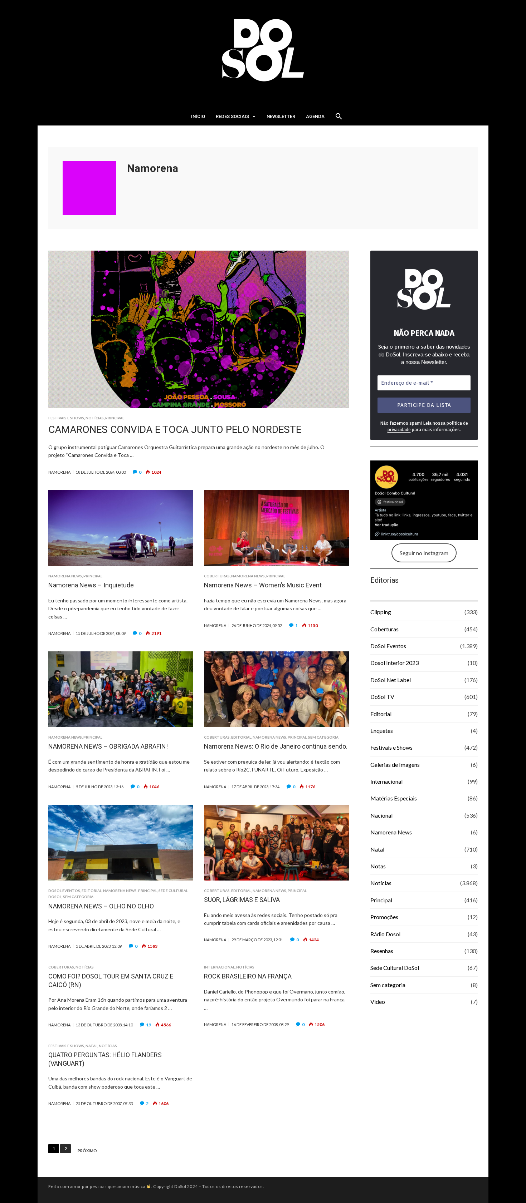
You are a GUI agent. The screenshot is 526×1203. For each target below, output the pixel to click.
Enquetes (381, 730)
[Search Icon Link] (339, 118)
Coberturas (217, 576)
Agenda (315, 116)
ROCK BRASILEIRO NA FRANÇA (248, 976)
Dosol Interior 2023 (394, 662)
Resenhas (381, 950)
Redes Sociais (232, 116)
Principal (114, 418)
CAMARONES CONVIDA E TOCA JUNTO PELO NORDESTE (174, 429)
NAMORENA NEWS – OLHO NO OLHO (101, 906)
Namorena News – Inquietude (91, 585)
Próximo (87, 1151)
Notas (378, 866)
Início (198, 116)
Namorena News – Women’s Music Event (263, 585)
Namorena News (65, 576)
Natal (91, 1046)
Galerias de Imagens (395, 764)
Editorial (241, 737)
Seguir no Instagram (424, 552)
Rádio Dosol (385, 934)
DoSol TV (382, 696)
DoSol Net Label (390, 679)
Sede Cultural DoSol (394, 967)
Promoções (384, 916)
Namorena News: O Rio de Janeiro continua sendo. (275, 746)
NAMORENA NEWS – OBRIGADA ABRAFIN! (108, 746)
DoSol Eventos (64, 890)
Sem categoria (323, 737)
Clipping (380, 611)
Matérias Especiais (393, 798)
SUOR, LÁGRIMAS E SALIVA (242, 899)
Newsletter (281, 116)
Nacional (381, 815)
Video (377, 1001)
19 (148, 1024)
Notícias (95, 418)
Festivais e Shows (66, 418)
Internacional (219, 967)
